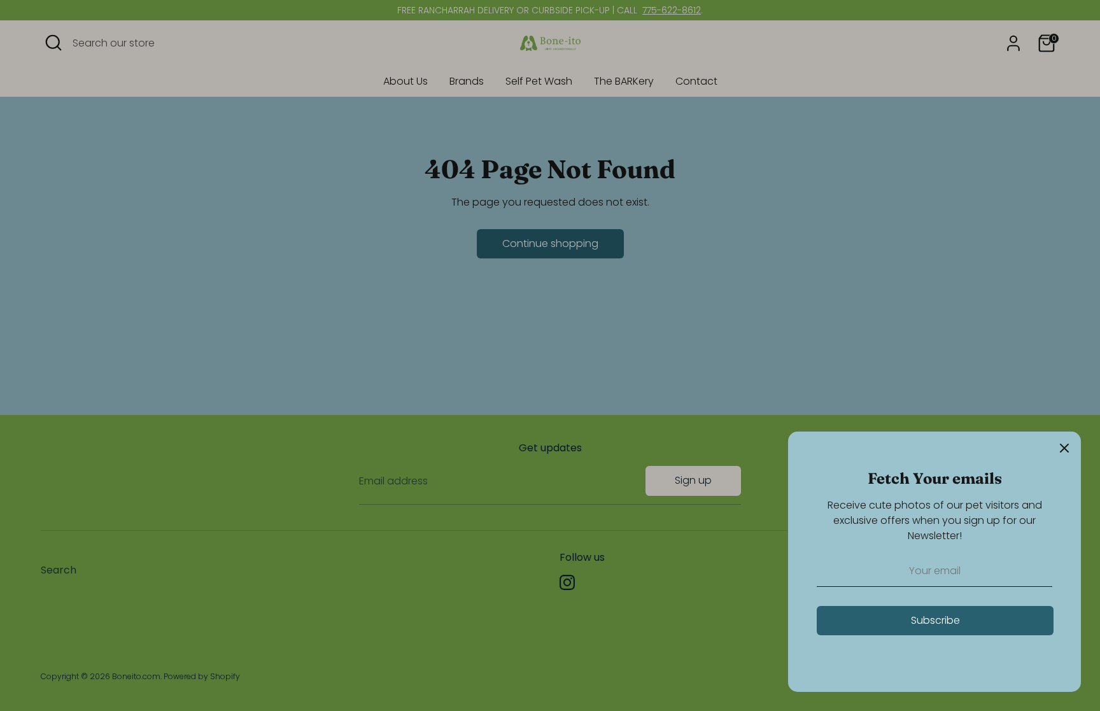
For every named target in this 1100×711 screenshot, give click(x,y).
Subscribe (935, 620)
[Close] (1064, 448)
